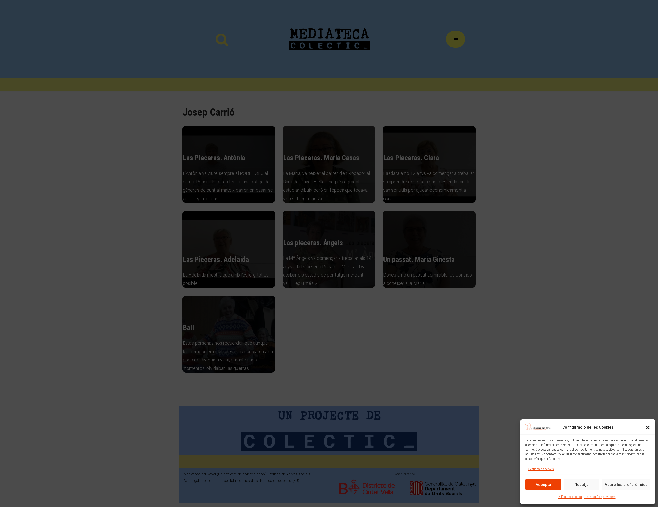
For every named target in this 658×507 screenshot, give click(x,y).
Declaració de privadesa (600, 497)
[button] (647, 427)
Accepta (543, 484)
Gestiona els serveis (541, 469)
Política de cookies (570, 497)
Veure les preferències (626, 484)
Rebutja (581, 484)
